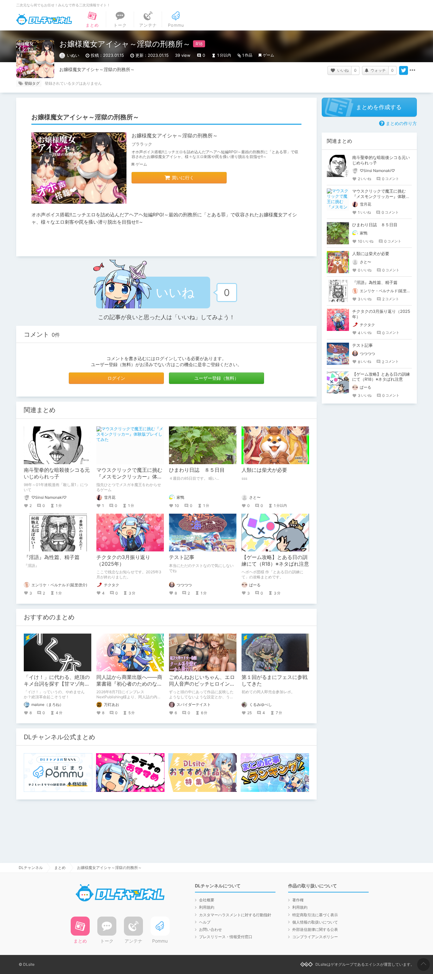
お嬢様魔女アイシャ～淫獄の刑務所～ (175, 135)
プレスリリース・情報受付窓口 (225, 936)
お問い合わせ (210, 929)
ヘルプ (204, 922)
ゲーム (268, 55)
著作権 (298, 900)
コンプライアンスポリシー (315, 936)
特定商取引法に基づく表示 (315, 914)
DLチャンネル (44, 19)
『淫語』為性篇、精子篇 (52, 557)
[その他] (412, 70)
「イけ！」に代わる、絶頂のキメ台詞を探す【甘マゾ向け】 (57, 684)
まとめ (60, 867)
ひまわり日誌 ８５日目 (197, 470)
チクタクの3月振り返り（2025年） (123, 560)
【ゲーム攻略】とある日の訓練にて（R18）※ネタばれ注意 (275, 560)
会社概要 (206, 900)
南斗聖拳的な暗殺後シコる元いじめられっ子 (57, 473)
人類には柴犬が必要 (264, 470)
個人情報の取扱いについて (315, 922)
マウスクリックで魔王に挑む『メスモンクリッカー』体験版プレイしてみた (129, 476)
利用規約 (206, 907)
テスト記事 (181, 557)
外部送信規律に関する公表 (315, 929)
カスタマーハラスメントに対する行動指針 (235, 914)
